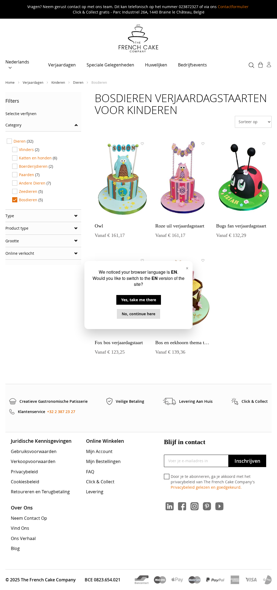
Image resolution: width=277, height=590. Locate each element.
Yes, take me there (138, 299)
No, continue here (138, 313)
